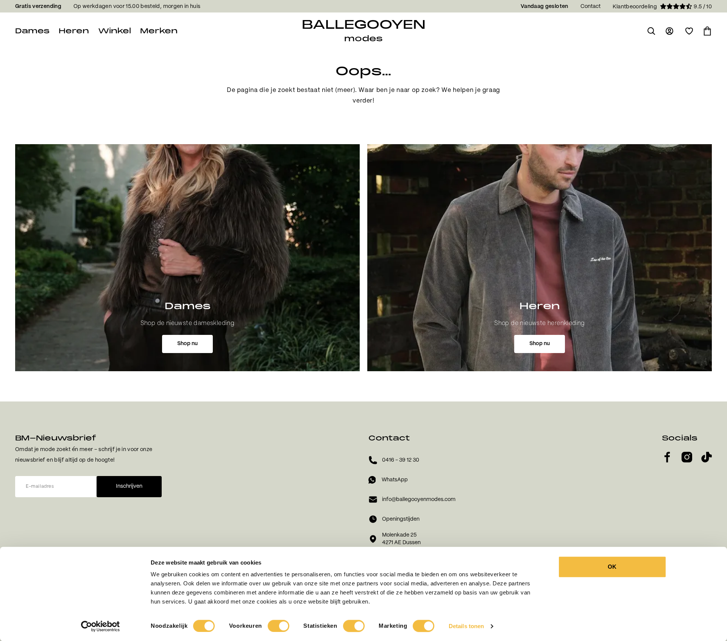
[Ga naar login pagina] (670, 31)
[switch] (278, 626)
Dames (32, 30)
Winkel (114, 30)
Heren (74, 30)
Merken (159, 30)
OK (612, 566)
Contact (590, 6)
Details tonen (466, 626)
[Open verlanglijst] (689, 31)
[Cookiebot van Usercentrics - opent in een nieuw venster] (100, 626)
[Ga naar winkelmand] (707, 31)
